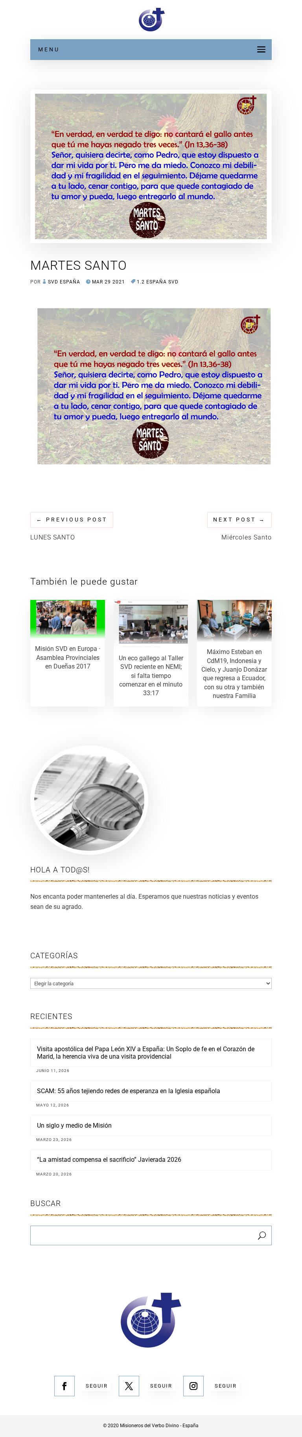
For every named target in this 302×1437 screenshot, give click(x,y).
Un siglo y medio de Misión (74, 1125)
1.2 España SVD (158, 282)
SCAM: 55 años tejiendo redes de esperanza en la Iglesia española (128, 1091)
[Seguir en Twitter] (129, 1386)
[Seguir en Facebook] (64, 1386)
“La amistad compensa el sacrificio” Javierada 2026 (109, 1159)
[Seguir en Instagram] (193, 1386)
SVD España (64, 282)
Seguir (97, 1386)
